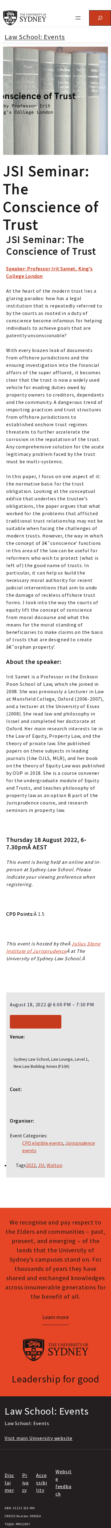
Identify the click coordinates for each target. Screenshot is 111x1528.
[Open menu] (78, 18)
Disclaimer (9, 1482)
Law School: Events (35, 36)
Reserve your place (35, 1022)
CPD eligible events (42, 1143)
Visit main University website (38, 1438)
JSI (41, 1165)
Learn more (55, 1317)
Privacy (25, 1482)
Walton (54, 1165)
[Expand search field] (100, 17)
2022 (31, 1165)
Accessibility (41, 1482)
